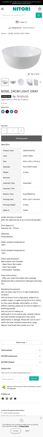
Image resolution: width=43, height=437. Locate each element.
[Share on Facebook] (3, 111)
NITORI (5, 103)
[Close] (41, 418)
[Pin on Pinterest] (16, 111)
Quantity (4, 126)
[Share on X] (7, 111)
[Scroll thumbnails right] (40, 82)
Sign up (34, 378)
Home (3, 33)
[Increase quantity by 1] (21, 131)
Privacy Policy (24, 426)
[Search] (39, 15)
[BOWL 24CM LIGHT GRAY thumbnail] (5, 82)
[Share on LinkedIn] (11, 111)
